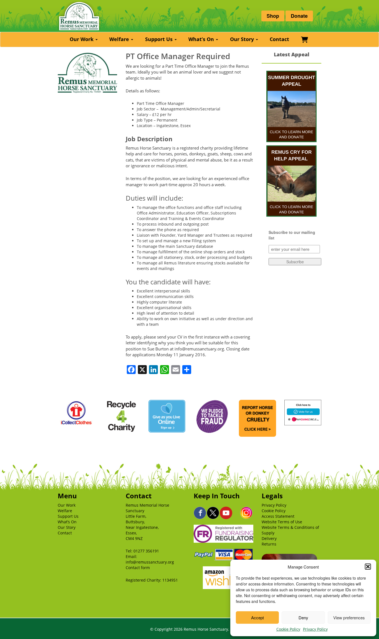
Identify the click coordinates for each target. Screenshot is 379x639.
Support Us (159, 39)
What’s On (201, 39)
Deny (303, 617)
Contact (279, 39)
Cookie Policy (288, 629)
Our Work (82, 39)
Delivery (269, 538)
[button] (368, 566)
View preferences (349, 617)
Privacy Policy (315, 629)
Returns (269, 544)
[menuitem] (84, 39)
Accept (257, 617)
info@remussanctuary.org (150, 562)
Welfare (119, 39)
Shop (273, 15)
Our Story (242, 39)
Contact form (138, 567)
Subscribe (295, 261)
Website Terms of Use (282, 521)
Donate (299, 15)
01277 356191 (146, 551)
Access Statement (278, 516)
